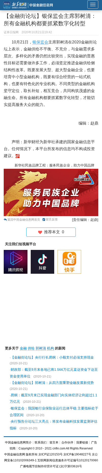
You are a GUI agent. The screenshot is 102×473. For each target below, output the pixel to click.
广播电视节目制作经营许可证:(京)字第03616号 (51, 466)
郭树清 (41, 348)
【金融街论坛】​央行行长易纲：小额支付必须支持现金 (52, 357)
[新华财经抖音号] (44, 261)
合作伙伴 (67, 442)
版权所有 (32, 454)
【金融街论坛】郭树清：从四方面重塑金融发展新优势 (52, 383)
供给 (31, 348)
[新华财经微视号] (17, 261)
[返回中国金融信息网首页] (18, 156)
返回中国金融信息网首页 (23, 219)
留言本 (54, 442)
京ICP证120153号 (50, 454)
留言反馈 (52, 219)
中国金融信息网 (14, 454)
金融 (23, 348)
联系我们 (41, 442)
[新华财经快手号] (70, 261)
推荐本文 (53, 232)
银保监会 (40, 42)
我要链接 (82, 442)
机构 (50, 348)
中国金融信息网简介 (18, 442)
